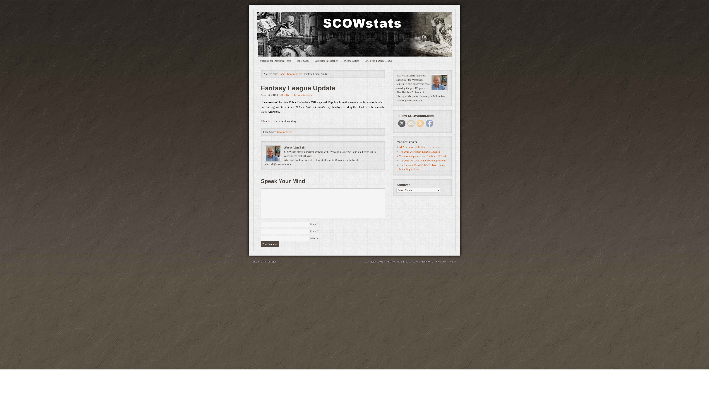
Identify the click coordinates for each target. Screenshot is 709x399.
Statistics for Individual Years (275, 60)
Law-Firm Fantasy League (378, 60)
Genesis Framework (422, 261)
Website (314, 238)
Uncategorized (284, 132)
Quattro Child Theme (397, 261)
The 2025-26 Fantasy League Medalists (419, 151)
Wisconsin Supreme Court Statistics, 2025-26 (422, 156)
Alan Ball (285, 95)
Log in (452, 261)
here (270, 121)
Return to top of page (264, 261)
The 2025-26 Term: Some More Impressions (422, 160)
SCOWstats (354, 23)
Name (313, 224)
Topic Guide (303, 60)
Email (313, 231)
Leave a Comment (303, 95)
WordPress (440, 261)
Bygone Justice (351, 60)
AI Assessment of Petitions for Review (419, 147)
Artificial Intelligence (326, 60)
